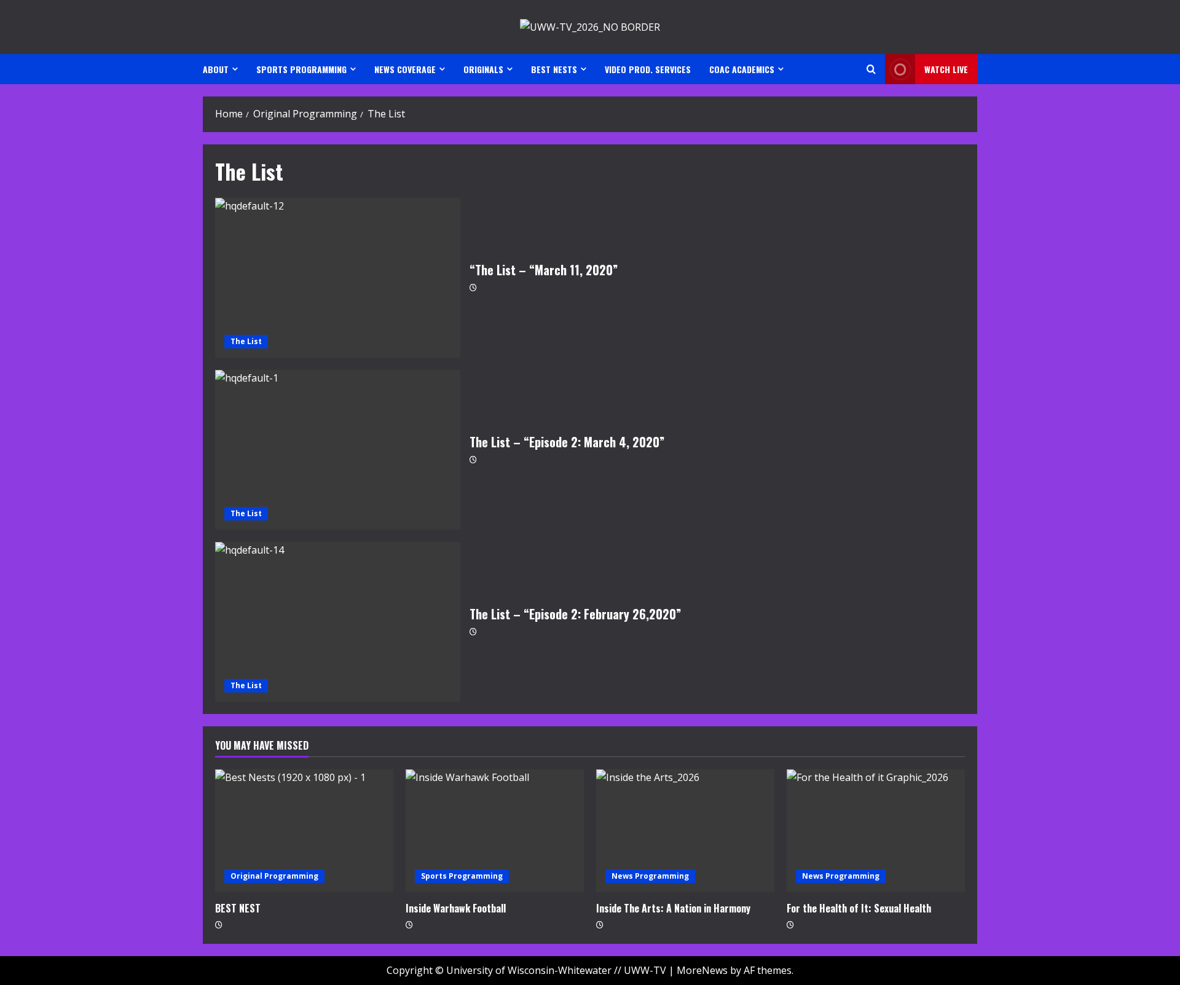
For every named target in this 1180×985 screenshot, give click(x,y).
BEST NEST (238, 908)
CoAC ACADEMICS (741, 69)
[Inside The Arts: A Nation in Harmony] (685, 830)
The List (246, 341)
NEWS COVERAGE (405, 69)
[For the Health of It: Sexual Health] (876, 830)
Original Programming (274, 876)
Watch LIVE (946, 69)
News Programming (650, 876)
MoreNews (702, 970)
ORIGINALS (483, 69)
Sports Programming (462, 876)
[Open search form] (871, 69)
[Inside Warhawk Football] (495, 830)
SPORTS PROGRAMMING (301, 69)
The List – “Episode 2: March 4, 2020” (337, 450)
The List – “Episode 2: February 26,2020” (337, 622)
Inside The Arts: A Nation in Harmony (673, 908)
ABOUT (216, 69)
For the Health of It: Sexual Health (859, 908)
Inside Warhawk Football (456, 908)
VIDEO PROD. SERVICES (648, 69)
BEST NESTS (554, 69)
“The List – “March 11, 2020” (337, 278)
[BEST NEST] (304, 830)
